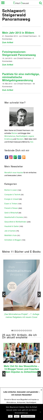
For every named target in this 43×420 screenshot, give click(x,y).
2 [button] (14, 330)
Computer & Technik (12, 194)
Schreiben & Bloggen (12, 240)
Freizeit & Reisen (11, 208)
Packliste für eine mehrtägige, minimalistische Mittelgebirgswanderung (21, 77)
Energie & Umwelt (11, 199)
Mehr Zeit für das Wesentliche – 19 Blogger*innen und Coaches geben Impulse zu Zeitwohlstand (21, 368)
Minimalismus (9, 136)
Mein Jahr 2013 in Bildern (18, 32)
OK (10, 416)
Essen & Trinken (10, 203)
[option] (21, 289)
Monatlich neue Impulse (13, 172)
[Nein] (40, 412)
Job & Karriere (10, 230)
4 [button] (18, 330)
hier (31, 142)
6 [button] (21, 330)
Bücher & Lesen (10, 190)
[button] (4, 294)
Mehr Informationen (28, 416)
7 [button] (23, 330)
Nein (16, 416)
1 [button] (12, 330)
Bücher (14, 133)
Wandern (20, 139)
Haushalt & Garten (11, 226)
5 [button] (19, 330)
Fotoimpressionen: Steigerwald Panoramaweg (19, 53)
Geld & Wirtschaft (11, 212)
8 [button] (25, 330)
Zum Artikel (7, 42)
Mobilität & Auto (10, 235)
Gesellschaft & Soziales (13, 217)
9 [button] (27, 330)
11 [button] (31, 330)
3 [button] (16, 330)
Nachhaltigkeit (21, 136)
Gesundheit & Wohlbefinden (15, 221)
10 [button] (29, 330)
